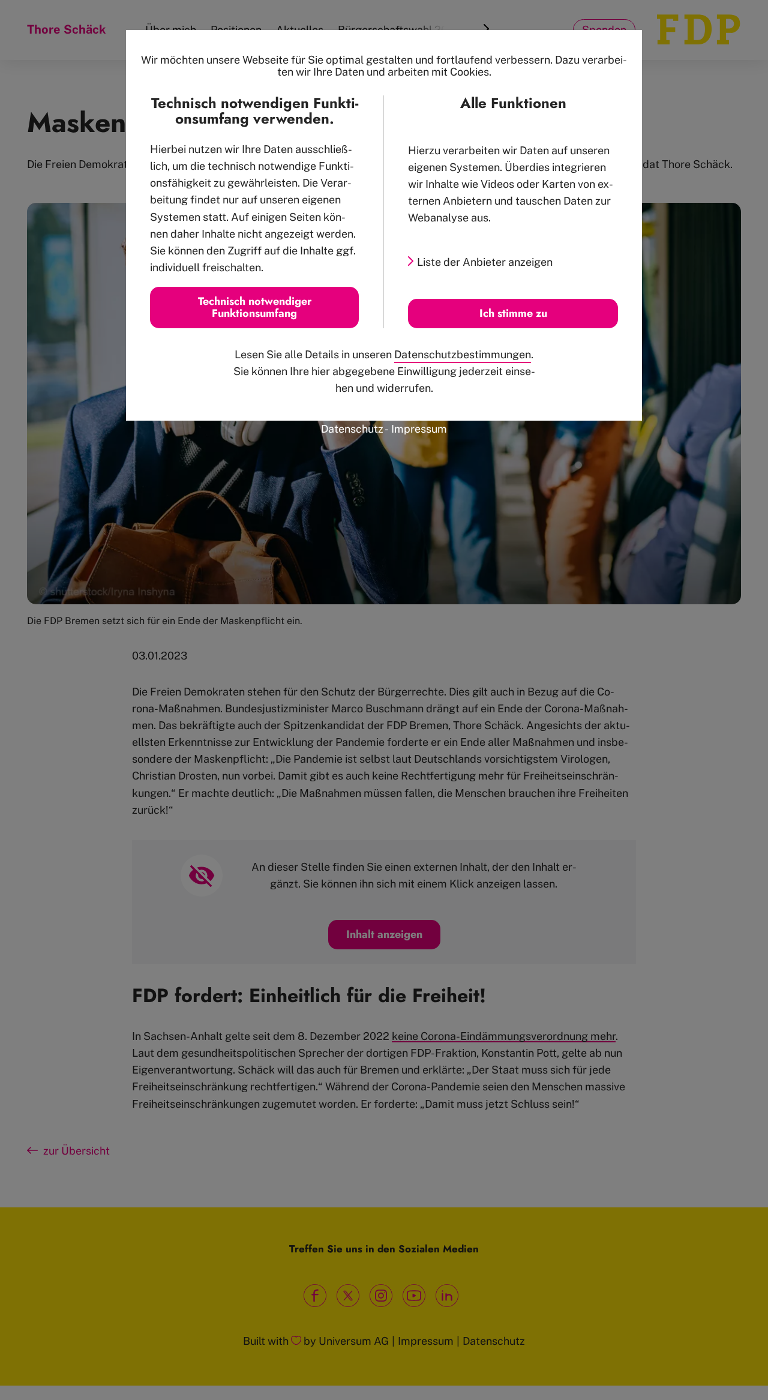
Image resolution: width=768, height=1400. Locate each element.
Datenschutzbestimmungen (462, 354)
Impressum (419, 428)
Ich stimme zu (513, 313)
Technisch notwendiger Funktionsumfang (254, 307)
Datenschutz (352, 428)
